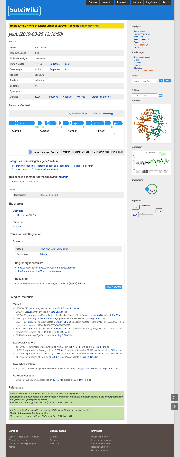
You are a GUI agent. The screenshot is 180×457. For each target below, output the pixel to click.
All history (55, 440)
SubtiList (67, 96)
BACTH (85, 368)
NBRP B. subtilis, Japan (67, 308)
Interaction (107, 2)
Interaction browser (100, 443)
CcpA (20, 271)
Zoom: (97, 113)
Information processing (23, 165)
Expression (122, 2)
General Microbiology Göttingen (24, 436)
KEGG (38, 96)
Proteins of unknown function (46, 169)
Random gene (140, 42)
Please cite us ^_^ (141, 45)
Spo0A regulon (19, 181)
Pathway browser (99, 436)
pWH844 (75, 347)
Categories (15, 161)
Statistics (138, 68)
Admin (12, 446)
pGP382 (58, 353)
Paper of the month (142, 34)
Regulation (151, 2)
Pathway (92, 2)
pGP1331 (57, 380)
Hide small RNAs (80, 113)
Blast (66, 64)
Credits (137, 47)
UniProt (81, 96)
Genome (137, 2)
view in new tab (113, 287)
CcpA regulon (33, 181)
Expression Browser (101, 96)
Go (161, 81)
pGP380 (58, 350)
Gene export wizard (142, 57)
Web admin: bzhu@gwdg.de (22, 443)
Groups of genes (20, 169)
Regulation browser (100, 446)
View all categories (141, 39)
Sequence (55, 64)
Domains (18, 210)
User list (137, 62)
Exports (137, 60)
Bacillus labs (139, 37)
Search (167, 81)
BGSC (59, 322)
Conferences (139, 31)
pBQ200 (53, 357)
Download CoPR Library (143, 71)
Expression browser (101, 440)
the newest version (89, 25)
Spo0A (21, 267)
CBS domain (22, 215)
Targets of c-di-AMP (82, 165)
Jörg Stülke (56, 311)
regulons (63, 177)
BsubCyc (53, 96)
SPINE (90, 350)
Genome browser (99, 450)
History (165, 2)
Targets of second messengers (53, 165)
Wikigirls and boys (18, 440)
